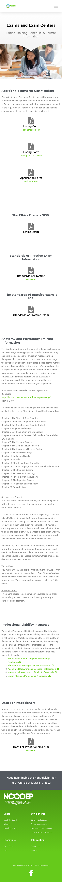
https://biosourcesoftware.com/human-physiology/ (26, 397)
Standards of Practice (31, 276)
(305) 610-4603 (41, 782)
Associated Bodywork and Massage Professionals (32, 669)
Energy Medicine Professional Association (28, 676)
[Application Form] (31, 172)
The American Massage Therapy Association (30, 665)
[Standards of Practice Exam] (31, 309)
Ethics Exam (31, 232)
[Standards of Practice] (31, 270)
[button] (56, 6)
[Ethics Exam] (31, 226)
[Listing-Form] (31, 120)
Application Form (31, 178)
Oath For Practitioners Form (31, 747)
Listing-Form (31, 126)
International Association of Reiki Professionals (31, 672)
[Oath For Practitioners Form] (31, 741)
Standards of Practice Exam (31, 315)
